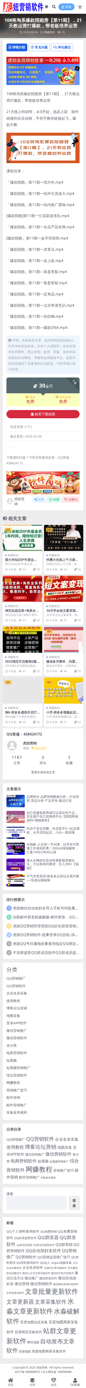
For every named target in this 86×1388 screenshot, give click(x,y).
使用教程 (13, 1000)
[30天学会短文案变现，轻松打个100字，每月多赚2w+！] (63, 589)
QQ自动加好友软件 (43, 1250)
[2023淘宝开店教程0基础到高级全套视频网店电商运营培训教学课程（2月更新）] (22, 640)
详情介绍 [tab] (18, 47)
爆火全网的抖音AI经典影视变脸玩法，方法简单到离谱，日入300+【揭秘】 (53, 864)
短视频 (11, 1060)
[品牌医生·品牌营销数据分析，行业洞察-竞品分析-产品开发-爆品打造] (15, 801)
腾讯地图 (33, 1342)
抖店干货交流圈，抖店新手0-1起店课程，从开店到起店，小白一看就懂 (53, 830)
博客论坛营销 (16, 1008)
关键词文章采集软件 (55, 1268)
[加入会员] (43, 60)
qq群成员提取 (24, 1245)
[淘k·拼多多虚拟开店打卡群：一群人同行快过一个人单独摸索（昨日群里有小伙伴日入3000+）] (22, 690)
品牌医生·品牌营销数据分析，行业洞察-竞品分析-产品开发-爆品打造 (53, 798)
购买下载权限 (45, 414)
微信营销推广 (16, 1030)
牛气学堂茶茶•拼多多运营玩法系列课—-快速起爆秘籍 (53, 878)
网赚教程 (49, 32)
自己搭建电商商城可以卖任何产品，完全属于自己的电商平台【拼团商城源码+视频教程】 (52, 816)
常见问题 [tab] (41, 47)
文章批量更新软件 (51, 1291)
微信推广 (31, 1278)
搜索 (9, 1193)
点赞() (73, 499)
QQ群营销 (63, 1244)
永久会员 (65, 397)
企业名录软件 (32, 1267)
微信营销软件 (16, 1037)
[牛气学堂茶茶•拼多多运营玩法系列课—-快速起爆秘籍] (15, 880)
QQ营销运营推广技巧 (53, 1257)
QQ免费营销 (48, 1231)
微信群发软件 (48, 1278)
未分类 (11, 1045)
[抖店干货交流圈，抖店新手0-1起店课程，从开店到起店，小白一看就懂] (15, 833)
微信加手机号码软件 (62, 1273)
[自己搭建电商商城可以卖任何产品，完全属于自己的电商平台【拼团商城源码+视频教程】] (15, 817)
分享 (41, 499)
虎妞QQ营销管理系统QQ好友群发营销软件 (48, 925)
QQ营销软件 (16, 985)
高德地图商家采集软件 (49, 1351)
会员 (32, 397)
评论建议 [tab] (64, 47)
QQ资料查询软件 (27, 1263)
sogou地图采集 (61, 1263)
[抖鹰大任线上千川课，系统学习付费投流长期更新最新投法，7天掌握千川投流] (63, 538)
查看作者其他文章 (43, 772)
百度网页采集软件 (28, 1332)
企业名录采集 (16, 993)
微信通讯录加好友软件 (65, 1284)
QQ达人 (45, 1263)
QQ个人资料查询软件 (22, 1231)
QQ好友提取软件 (25, 1238)
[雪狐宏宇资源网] (43, 482)
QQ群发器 (48, 1237)
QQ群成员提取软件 (44, 1245)
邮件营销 (13, 1097)
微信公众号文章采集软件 (36, 1273)
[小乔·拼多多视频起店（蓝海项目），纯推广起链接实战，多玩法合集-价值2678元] (63, 690)
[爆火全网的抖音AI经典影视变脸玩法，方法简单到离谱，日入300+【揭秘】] (15, 865)
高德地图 (25, 1351)
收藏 (56, 499)
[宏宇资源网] (43, 74)
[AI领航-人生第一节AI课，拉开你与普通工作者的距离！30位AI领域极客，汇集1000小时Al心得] (15, 849)
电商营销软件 (16, 1052)
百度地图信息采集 (34, 1322)
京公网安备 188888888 (57, 1372)
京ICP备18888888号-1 (29, 1372)
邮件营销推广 (16, 1105)
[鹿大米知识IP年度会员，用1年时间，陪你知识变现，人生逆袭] (22, 538)
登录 (68, 7)
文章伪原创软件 (15, 1292)
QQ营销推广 (16, 978)
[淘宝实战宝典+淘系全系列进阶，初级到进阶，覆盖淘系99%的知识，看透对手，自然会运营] (22, 589)
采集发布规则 (16, 1112)
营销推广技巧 (16, 1090)
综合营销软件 (16, 1075)
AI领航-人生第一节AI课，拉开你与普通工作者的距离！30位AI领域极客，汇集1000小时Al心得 (53, 848)
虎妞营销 (19, 501)
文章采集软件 (51, 1301)
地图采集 (13, 1015)
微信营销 (22, 1283)
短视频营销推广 (18, 1067)
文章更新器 (20, 1301)
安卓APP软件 (16, 1023)
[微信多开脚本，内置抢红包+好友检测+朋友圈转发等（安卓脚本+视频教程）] (63, 640)
